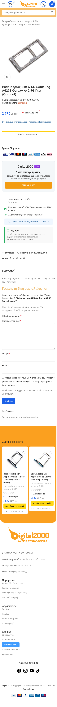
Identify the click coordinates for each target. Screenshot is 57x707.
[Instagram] (25, 670)
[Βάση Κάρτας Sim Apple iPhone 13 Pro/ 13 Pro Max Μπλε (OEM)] (14, 459)
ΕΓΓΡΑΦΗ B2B (28, 185)
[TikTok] (38, 670)
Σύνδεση (6, 609)
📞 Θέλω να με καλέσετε (29, 134)
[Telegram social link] (24, 258)
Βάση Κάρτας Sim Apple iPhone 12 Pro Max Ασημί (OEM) (41, 476)
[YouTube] (32, 670)
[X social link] (13, 258)
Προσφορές (11, 644)
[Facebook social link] (10, 258)
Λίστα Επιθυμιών (10, 618)
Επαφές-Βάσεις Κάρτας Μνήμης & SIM (20, 21)
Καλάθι (5, 613)
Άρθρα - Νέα (7, 654)
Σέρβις (22, 24)
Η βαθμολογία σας (12, 316)
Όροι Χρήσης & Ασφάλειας (14, 592)
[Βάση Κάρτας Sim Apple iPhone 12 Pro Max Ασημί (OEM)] (42, 459)
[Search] (52, 12)
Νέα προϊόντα (8, 639)
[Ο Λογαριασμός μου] (43, 4)
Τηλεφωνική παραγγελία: (30, 221)
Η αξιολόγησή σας (11, 320)
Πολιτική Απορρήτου (11, 597)
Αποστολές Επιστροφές (12, 583)
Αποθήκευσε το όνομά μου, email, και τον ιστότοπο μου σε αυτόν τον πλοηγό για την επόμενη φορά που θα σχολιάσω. (28, 381)
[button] (14, 506)
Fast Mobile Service (11, 649)
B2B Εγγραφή (8, 623)
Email (5, 365)
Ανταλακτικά (34, 24)
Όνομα (6, 353)
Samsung (22, 102)
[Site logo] (28, 4)
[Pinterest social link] (17, 258)
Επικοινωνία (8, 634)
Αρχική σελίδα (9, 24)
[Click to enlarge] (7, 77)
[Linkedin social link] (20, 258)
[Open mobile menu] (3, 4)
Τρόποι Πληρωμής (10, 587)
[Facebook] (19, 670)
